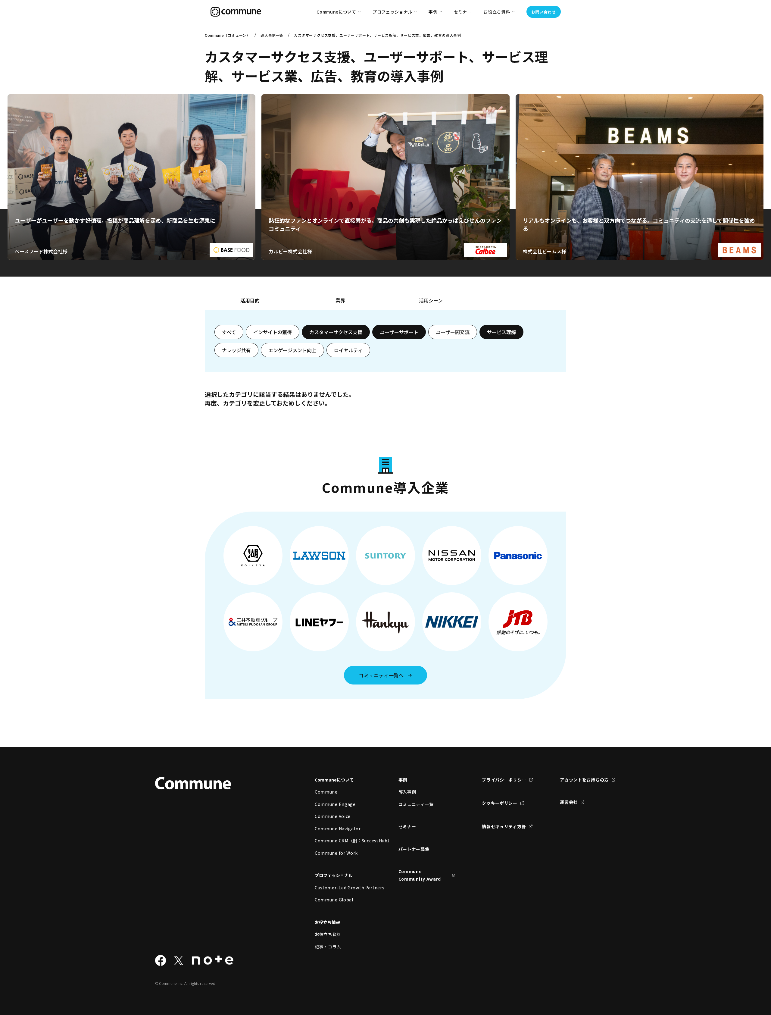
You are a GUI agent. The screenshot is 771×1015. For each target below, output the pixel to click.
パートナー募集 (413, 849)
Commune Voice (333, 816)
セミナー (463, 12)
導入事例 (407, 792)
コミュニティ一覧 (416, 804)
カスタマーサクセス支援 (335, 332)
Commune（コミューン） (227, 35)
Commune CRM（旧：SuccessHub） (343, 841)
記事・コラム (328, 947)
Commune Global (334, 900)
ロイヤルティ (348, 350)
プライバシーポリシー (504, 780)
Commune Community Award (419, 875)
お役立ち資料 (328, 934)
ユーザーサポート (399, 332)
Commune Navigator (338, 828)
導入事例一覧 (272, 35)
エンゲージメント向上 (292, 350)
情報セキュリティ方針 (504, 826)
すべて (229, 332)
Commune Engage (335, 804)
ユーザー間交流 (453, 332)
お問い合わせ (543, 12)
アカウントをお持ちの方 (584, 780)
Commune (326, 792)
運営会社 (569, 802)
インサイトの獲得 (272, 332)
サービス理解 (501, 332)
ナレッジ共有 (236, 350)
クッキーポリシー (499, 803)
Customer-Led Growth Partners (343, 888)
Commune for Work (336, 853)
